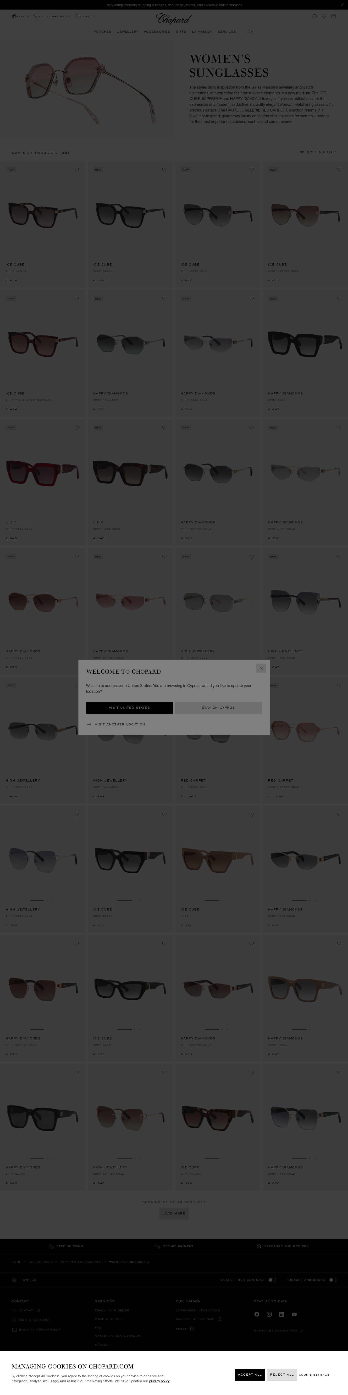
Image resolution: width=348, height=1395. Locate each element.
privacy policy (159, 1381)
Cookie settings (314, 1375)
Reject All (282, 1375)
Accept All (250, 1375)
